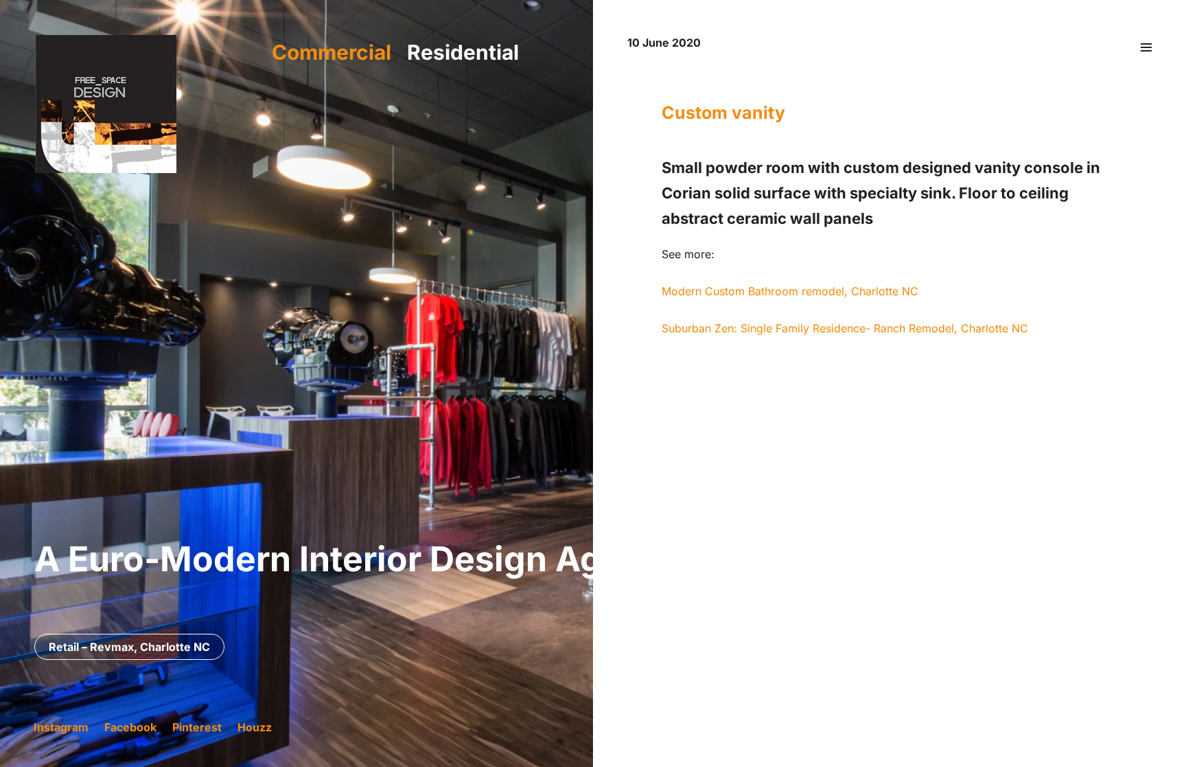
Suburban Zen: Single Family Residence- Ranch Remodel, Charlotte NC (845, 328)
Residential (463, 52)
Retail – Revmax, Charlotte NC (129, 647)
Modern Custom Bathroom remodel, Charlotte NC (790, 291)
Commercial (331, 52)
